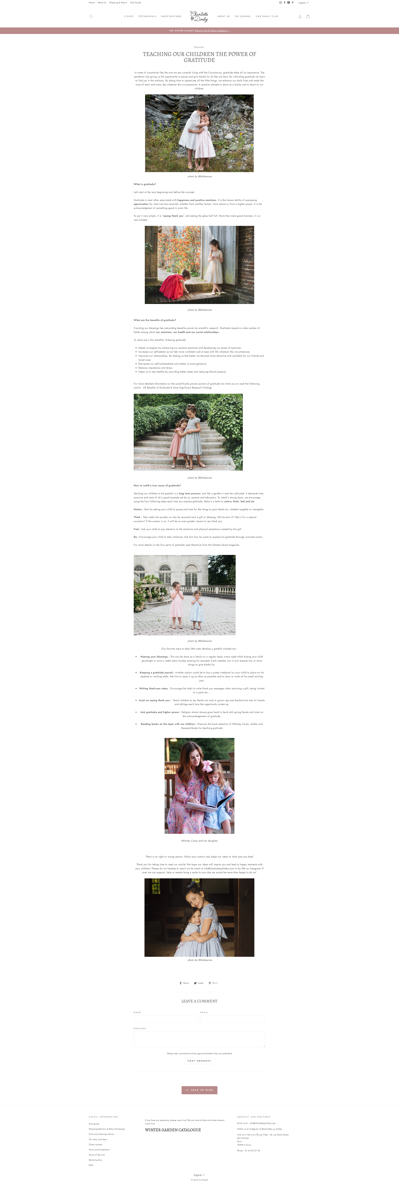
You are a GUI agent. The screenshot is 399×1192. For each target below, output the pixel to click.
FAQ (91, 1165)
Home (92, 2)
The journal (243, 16)
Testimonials (147, 16)
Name (137, 1012)
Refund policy (95, 1159)
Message (140, 1028)
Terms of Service (97, 1154)
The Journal (199, 47)
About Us (102, 2)
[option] (199, 30)
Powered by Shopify (199, 1179)
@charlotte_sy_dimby (272, 1128)
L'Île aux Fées (261, 1134)
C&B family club (267, 16)
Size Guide (135, 2)
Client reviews (95, 1144)
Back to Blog (202, 1089)
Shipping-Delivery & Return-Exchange (107, 1128)
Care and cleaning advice (101, 1134)
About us (223, 16)
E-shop (129, 16)
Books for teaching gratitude (207, 728)
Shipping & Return (118, 2)
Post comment (199, 1060)
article (198, 545)
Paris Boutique (171, 16)
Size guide (94, 1123)
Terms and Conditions (99, 1149)
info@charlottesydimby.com (263, 1123)
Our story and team (98, 1139)
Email (204, 1012)
